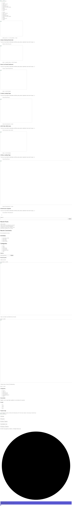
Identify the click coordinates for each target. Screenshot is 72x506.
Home (4, 2)
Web (3, 251)
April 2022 (5, 240)
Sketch (25, 412)
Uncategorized (5, 250)
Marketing (16, 412)
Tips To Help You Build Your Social (7, 225)
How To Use (5, 3)
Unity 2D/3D (10, 130)
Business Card (5, 6)
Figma (4, 97)
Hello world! (2, 223)
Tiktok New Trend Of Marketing (6, 226)
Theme (6, 68)
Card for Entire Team (7, 7)
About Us (4, 4)
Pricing (2, 419)
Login (4, 10)
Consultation (5, 212)
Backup (4, 43)
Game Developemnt (6, 123)
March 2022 (5, 241)
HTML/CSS (11, 412)
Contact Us (5, 9)
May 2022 (4, 239)
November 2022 (6, 238)
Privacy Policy (4, 426)
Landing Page (8, 62)
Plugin (4, 68)
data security (5, 37)
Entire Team (4, 421)
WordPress (10, 68)
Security (9, 43)
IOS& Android (5, 130)
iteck (3, 245)
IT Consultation (11, 37)
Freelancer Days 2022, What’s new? (7, 227)
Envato (7, 412)
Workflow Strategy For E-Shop (6, 228)
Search (1, 217)
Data (7, 43)
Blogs (4, 8)
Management (10, 212)
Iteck (16, 37)
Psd (20, 412)
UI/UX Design (14, 62)
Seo (22, 412)
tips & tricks (5, 249)
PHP (19, 412)
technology (5, 247)
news (4, 246)
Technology (29, 412)
